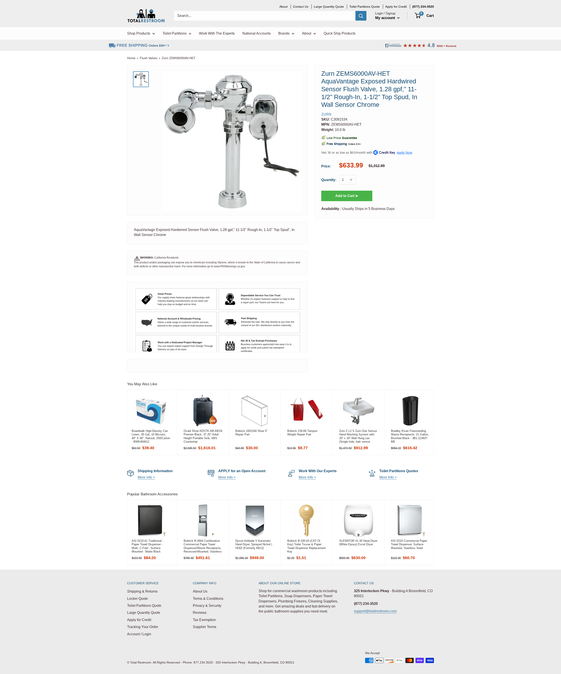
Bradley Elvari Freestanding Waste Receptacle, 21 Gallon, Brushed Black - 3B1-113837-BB (410, 436)
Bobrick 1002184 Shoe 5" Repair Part (251, 432)
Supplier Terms (204, 627)
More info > (146, 477)
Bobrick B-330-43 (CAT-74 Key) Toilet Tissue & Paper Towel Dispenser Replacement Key (306, 546)
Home (131, 58)
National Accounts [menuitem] (256, 33)
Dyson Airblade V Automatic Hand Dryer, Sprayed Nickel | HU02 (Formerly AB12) (253, 544)
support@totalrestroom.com (375, 611)
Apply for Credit (139, 620)
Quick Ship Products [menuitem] (339, 33)
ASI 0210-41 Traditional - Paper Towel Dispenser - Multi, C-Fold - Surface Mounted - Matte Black (147, 546)
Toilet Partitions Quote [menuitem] (364, 6)
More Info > (227, 477)
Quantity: (328, 180)
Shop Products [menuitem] (138, 33)
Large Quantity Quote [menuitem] (329, 6)
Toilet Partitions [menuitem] (174, 33)
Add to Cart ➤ (346, 196)
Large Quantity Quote (143, 612)
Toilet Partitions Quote (144, 605)
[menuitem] (423, 6)
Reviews (199, 612)
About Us (200, 591)
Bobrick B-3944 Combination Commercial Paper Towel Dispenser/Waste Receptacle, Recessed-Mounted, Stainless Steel (203, 546)
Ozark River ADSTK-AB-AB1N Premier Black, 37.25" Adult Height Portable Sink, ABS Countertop (203, 436)
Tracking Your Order (142, 627)
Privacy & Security (207, 605)
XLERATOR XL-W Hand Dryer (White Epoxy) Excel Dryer (358, 542)
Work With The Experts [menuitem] (217, 33)
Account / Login (139, 634)
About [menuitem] (283, 6)
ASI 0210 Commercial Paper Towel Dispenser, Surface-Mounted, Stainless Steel (409, 544)
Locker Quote (137, 598)
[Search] (360, 16)
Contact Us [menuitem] (300, 6)
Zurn (326, 114)
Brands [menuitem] (283, 33)
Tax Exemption (204, 620)
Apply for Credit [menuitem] (396, 6)
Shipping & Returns (142, 591)
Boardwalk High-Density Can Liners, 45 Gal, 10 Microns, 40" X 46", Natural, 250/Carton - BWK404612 (151, 436)
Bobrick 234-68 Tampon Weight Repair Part (302, 432)
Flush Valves (148, 58)
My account (385, 18)
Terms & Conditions (208, 598)
